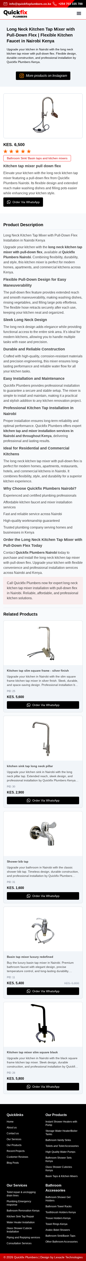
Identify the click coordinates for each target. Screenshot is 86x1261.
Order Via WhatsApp (26, 202)
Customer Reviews (17, 1156)
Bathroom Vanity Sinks (58, 1140)
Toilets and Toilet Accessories (62, 1146)
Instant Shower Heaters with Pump (61, 1123)
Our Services (14, 1139)
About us (12, 1127)
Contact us (13, 1133)
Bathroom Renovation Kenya (23, 1210)
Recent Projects (16, 1151)
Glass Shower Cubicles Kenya (59, 1169)
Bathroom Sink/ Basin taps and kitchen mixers (37, 158)
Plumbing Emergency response (19, 1203)
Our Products (14, 1145)
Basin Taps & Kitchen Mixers (62, 1176)
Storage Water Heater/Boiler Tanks (61, 1132)
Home (10, 1121)
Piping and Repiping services (23, 1237)
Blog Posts (13, 1162)
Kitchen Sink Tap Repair (20, 1216)
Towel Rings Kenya (56, 1224)
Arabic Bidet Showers (58, 1229)
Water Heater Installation (21, 1222)
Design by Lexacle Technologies (61, 1257)
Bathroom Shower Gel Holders (58, 1199)
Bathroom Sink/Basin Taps (60, 1235)
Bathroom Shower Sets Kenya (59, 1159)
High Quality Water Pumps (60, 1151)
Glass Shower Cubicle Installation (19, 1230)
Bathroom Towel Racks (59, 1206)
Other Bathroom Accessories (62, 1241)
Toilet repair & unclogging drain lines (21, 1194)
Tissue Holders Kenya (58, 1218)
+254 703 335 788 (70, 3)
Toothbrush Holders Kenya (61, 1212)
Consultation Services (19, 1243)
